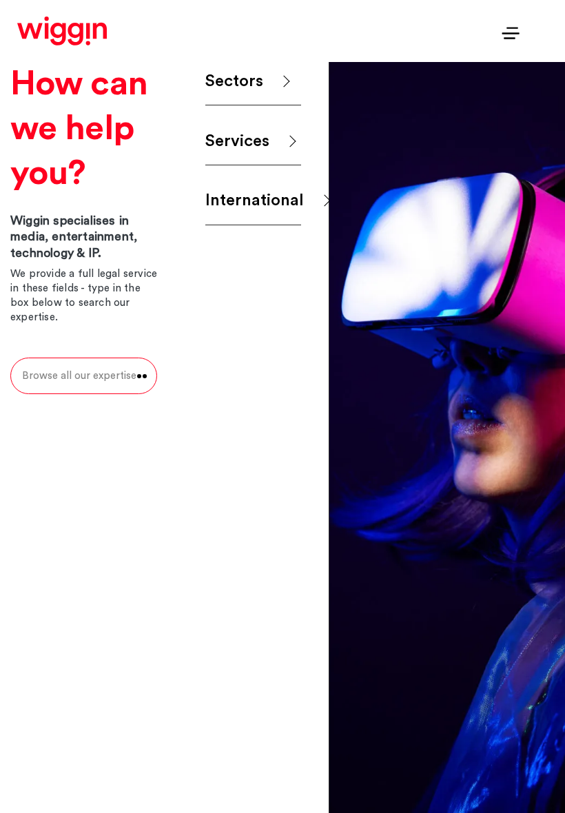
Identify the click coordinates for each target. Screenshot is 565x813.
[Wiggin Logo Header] (62, 31)
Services (237, 141)
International (253, 200)
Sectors (234, 81)
